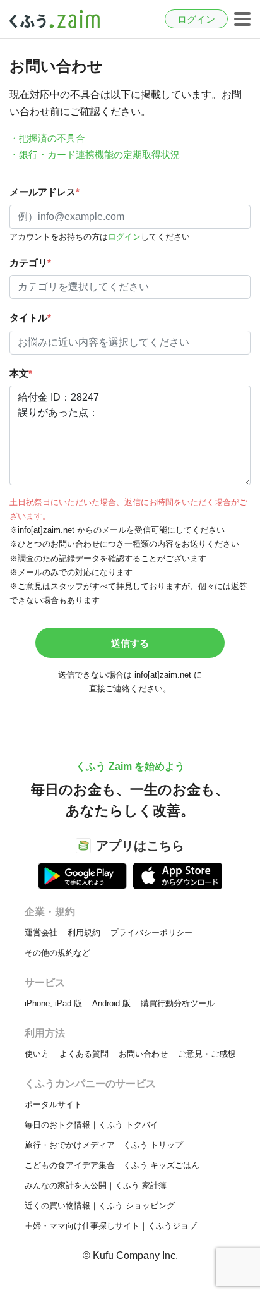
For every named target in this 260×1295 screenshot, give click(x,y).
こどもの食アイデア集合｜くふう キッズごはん (112, 1165)
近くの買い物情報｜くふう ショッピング (100, 1205)
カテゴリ (30, 262)
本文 (20, 373)
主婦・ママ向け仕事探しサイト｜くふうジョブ (111, 1226)
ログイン (196, 19)
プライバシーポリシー (151, 932)
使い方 (37, 1054)
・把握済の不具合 (47, 138)
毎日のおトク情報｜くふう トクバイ (91, 1124)
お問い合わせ (143, 1054)
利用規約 (84, 932)
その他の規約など (57, 953)
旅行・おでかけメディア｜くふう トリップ (104, 1145)
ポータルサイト (53, 1104)
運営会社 (41, 932)
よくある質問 (84, 1054)
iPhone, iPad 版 (53, 1003)
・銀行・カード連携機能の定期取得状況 (94, 154)
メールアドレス (44, 191)
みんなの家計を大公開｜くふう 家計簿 (96, 1185)
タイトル (30, 317)
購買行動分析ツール (178, 1003)
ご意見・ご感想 (206, 1054)
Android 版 (111, 1003)
